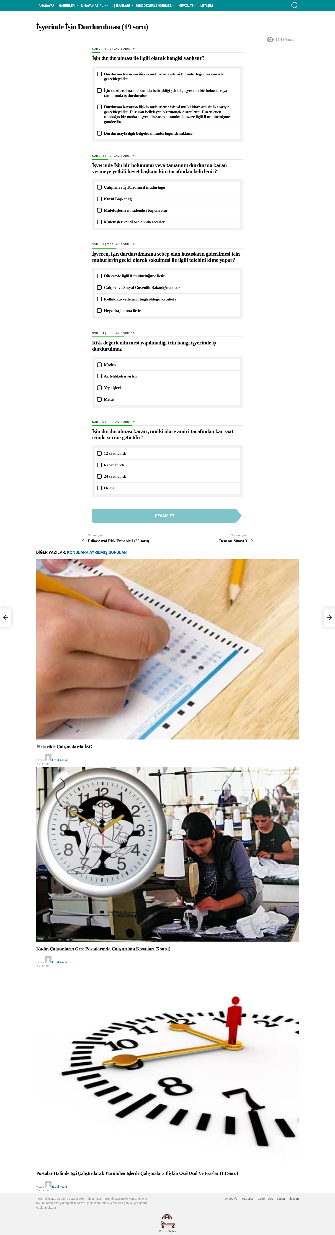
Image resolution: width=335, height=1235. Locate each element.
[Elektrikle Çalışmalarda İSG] (167, 649)
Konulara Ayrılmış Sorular (97, 552)
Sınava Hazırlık (93, 6)
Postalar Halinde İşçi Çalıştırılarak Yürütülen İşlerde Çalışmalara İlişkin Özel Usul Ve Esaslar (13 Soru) (137, 1173)
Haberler (67, 6)
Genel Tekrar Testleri (271, 1198)
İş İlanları (121, 6)
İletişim (206, 6)
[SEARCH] (295, 5)
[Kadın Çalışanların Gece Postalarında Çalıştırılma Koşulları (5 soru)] (167, 854)
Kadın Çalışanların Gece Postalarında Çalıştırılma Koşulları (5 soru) (103, 949)
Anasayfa (46, 6)
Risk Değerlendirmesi (154, 6)
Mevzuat (185, 6)
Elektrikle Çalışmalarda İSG (64, 747)
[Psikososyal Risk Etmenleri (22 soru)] (5, 618)
